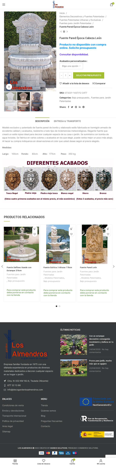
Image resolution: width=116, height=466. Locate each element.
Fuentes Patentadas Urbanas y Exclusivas (81, 20)
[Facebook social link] (68, 107)
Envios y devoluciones (13, 410)
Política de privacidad (13, 421)
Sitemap (6, 431)
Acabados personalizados (73, 61)
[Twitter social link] (72, 107)
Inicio (62, 13)
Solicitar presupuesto (88, 75)
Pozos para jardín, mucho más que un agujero (100, 362)
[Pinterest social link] (76, 107)
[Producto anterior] (61, 31)
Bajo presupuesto (80, 97)
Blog (43, 415)
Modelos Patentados (54, 278)
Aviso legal (7, 426)
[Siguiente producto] (67, 31)
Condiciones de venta (13, 405)
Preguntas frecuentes (51, 421)
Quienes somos (48, 410)
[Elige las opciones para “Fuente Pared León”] (108, 228)
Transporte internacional (14, 415)
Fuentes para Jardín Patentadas (76, 23)
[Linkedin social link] (80, 107)
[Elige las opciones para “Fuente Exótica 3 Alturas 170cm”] (71, 228)
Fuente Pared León (88, 267)
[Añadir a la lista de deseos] (34, 234)
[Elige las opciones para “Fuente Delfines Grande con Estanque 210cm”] (34, 228)
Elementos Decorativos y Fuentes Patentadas (82, 16)
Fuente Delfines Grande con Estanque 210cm (19, 269)
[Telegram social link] (83, 107)
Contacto (45, 426)
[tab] (42, 120)
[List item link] (29, 385)
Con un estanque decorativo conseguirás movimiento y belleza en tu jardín (101, 340)
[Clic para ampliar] (9, 87)
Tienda (44, 405)
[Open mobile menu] (4, 5)
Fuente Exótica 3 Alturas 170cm (58, 267)
